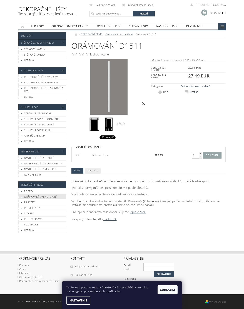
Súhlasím (167, 290)
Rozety (28, 191)
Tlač (165, 92)
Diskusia (93, 170)
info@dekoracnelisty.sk (87, 266)
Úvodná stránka (22, 26)
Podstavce (31, 224)
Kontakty (24, 265)
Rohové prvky (33, 219)
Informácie (194, 26)
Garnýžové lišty (35, 135)
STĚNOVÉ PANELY (34, 54)
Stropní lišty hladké (38, 113)
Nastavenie (78, 300)
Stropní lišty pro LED (38, 130)
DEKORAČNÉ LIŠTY (47, 10)
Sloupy (29, 213)
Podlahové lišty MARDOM (41, 77)
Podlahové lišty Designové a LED (43, 89)
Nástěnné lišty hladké (39, 158)
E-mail (127, 265)
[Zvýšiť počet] (200, 153)
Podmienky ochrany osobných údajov (40, 281)
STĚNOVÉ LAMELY (34, 49)
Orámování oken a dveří (40, 196)
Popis (77, 170)
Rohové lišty (32, 174)
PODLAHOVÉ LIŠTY (108, 26)
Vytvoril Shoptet (217, 301)
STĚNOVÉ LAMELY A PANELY (70, 26)
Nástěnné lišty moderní (40, 169)
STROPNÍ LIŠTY (138, 26)
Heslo (127, 269)
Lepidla (29, 96)
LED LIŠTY (37, 26)
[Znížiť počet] (200, 157)
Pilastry (29, 202)
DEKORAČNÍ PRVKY (32, 184)
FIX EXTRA (110, 219)
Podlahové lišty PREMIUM (41, 82)
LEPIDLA (29, 60)
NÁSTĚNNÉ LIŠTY (166, 26)
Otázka (194, 92)
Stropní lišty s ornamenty (41, 119)
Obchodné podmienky (31, 277)
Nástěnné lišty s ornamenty (43, 163)
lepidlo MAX (138, 212)
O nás (22, 269)
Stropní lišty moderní (39, 124)
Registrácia (219, 4)
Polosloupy (32, 208)
